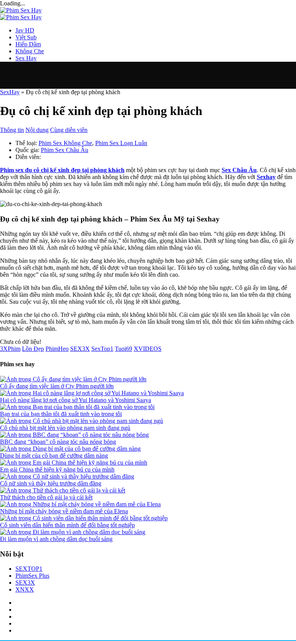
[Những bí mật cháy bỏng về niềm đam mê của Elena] (148, 504)
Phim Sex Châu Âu (64, 150)
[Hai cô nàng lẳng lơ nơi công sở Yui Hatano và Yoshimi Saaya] (148, 393)
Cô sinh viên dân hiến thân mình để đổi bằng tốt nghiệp (67, 525)
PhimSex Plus (32, 575)
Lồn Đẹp (33, 348)
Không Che (29, 51)
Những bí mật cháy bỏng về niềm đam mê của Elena (64, 511)
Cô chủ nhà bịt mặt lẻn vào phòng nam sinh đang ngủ (65, 428)
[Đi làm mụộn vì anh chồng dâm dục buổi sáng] (148, 532)
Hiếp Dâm (28, 44)
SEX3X (80, 348)
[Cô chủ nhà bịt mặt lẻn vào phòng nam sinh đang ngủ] (148, 421)
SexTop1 (102, 348)
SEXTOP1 (28, 568)
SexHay (10, 92)
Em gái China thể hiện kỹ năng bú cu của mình (57, 469)
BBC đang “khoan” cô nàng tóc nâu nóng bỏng (58, 441)
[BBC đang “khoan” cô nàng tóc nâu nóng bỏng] (148, 434)
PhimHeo (57, 348)
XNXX (24, 589)
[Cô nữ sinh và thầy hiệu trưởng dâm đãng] (148, 476)
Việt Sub (26, 37)
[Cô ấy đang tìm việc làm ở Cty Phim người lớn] (148, 379)
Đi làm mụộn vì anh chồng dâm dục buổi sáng (56, 539)
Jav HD (24, 30)
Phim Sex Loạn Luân (121, 143)
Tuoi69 (123, 348)
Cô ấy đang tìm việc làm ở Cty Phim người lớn (57, 386)
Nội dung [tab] (37, 130)
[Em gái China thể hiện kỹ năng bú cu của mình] (148, 462)
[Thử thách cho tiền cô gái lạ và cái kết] (148, 490)
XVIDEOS (147, 348)
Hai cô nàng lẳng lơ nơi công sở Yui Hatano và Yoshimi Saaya (75, 400)
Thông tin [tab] (12, 130)
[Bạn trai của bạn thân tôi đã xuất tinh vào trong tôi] (148, 407)
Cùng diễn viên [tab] (68, 130)
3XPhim (10, 348)
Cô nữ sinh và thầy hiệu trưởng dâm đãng (50, 483)
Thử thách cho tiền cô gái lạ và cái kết (46, 497)
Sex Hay (26, 58)
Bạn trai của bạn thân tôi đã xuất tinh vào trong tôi (61, 414)
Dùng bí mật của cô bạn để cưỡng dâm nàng (54, 455)
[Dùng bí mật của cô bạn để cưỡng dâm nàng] (148, 448)
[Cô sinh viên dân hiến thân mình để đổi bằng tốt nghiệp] (148, 518)
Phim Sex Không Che (65, 143)
